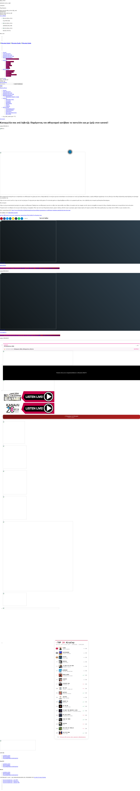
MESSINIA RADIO (13, 212)
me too (1, 215)
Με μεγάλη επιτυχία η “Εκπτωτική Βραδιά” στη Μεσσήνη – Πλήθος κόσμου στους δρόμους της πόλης (30, 268)
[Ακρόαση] (60, 648)
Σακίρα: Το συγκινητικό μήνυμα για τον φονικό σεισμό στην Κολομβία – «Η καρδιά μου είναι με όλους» (30, 335)
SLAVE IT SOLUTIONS (40, 777)
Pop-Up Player (3, 82)
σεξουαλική (37, 215)
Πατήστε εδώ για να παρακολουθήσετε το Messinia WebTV (71, 372)
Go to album (3, 15)
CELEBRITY (3, 332)
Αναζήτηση (18, 83)
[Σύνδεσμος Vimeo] (15, 43)
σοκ (41, 215)
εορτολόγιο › (136, 349)
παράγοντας (17, 215)
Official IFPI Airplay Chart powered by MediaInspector (73, 737)
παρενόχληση (24, 215)
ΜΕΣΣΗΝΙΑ (3, 265)
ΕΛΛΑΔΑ (2, 119)
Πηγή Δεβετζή (30, 215)
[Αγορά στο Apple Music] (86, 648)
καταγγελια (11, 215)
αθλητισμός (6, 215)
